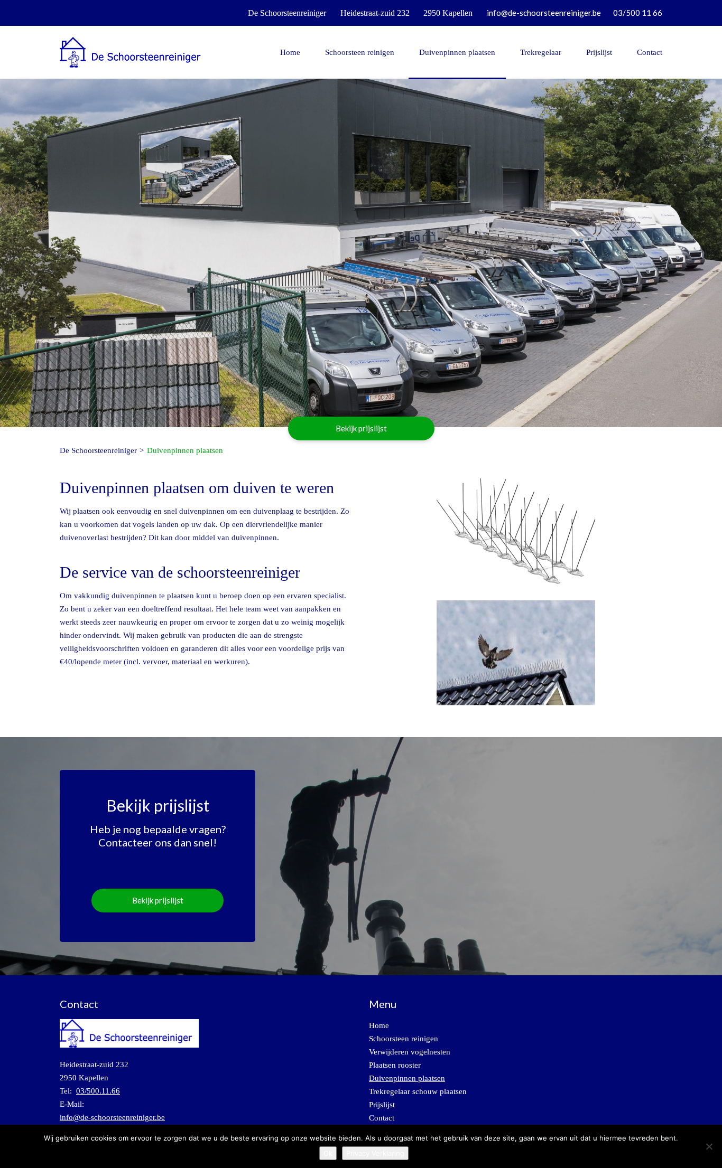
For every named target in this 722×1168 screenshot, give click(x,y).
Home (290, 52)
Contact (649, 52)
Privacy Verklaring (375, 1153)
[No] (709, 1146)
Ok (327, 1153)
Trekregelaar (540, 52)
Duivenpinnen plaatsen (457, 52)
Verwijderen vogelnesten (409, 1052)
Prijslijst (599, 52)
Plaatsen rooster (395, 1065)
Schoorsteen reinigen (359, 52)
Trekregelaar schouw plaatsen (418, 1091)
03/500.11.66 (98, 1091)
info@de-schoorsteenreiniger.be (544, 12)
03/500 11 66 (637, 12)
